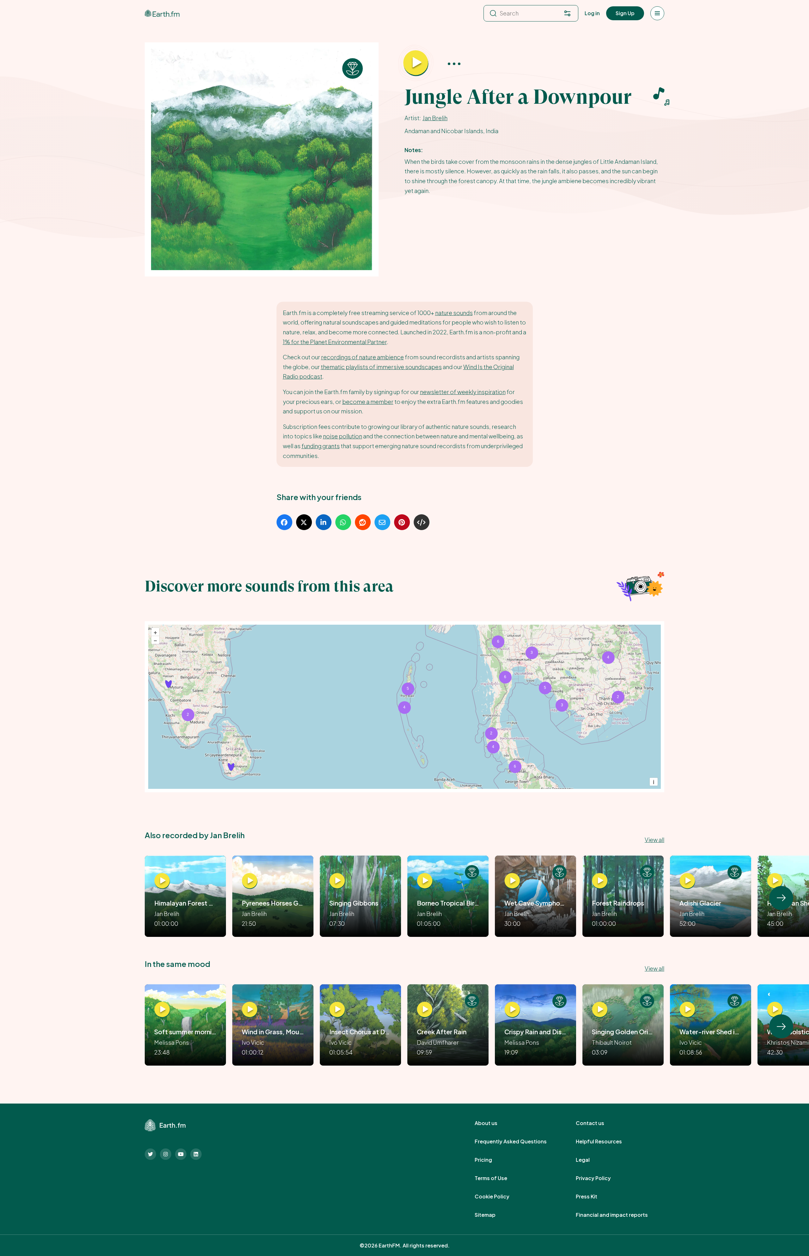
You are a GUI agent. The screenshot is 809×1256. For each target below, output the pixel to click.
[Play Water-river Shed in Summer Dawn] (687, 1010)
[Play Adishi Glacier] (687, 881)
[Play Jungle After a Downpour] (416, 63)
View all (654, 839)
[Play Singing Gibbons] (337, 881)
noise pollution (342, 436)
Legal (590, 1160)
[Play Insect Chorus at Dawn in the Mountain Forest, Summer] (337, 1010)
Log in (592, 13)
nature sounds (454, 312)
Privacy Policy (600, 1178)
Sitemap (492, 1215)
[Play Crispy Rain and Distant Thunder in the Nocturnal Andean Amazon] (512, 1010)
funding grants (320, 445)
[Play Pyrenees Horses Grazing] (250, 881)
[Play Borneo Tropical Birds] (425, 881)
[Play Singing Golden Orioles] (600, 1010)
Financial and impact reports (619, 1215)
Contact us (597, 1123)
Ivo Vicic (253, 1042)
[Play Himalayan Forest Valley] (162, 881)
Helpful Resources (606, 1141)
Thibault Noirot (612, 1042)
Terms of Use (498, 1178)
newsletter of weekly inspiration (463, 391)
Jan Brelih (435, 117)
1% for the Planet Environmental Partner (335, 341)
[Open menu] (657, 13)
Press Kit (593, 1196)
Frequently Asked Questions (518, 1141)
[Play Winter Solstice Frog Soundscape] (775, 1010)
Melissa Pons (171, 1042)
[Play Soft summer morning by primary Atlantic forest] (162, 1010)
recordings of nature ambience (362, 357)
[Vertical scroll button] (781, 898)
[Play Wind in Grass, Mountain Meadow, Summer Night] (250, 1010)
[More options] (454, 63)
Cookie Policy (499, 1196)
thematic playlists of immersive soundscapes (381, 366)
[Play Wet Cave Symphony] (512, 881)
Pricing (490, 1160)
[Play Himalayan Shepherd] (775, 881)
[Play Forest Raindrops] (600, 881)
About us (493, 1123)
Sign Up (625, 13)
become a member (367, 401)
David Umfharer (438, 1042)
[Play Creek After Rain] (425, 1010)
